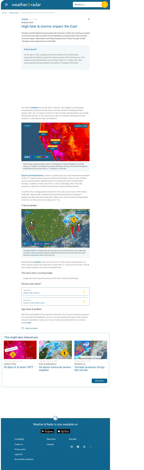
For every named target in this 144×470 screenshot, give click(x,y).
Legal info (18, 454)
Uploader (50, 444)
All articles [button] (99, 381)
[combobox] (89, 4)
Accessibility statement (24, 459)
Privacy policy (20, 449)
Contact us (19, 444)
